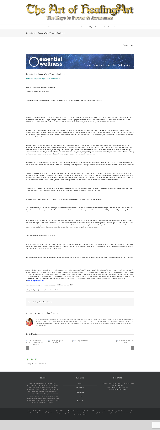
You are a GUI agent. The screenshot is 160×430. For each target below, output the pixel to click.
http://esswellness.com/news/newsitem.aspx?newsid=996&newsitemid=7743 (49, 285)
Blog (80, 396)
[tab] (28, 359)
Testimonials (80, 392)
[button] (118, 26)
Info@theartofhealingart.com (119, 387)
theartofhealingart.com (119, 389)
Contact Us (80, 401)
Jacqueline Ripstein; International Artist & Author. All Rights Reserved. (81, 411)
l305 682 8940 (119, 385)
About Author (80, 388)
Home (80, 383)
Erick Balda (83, 415)
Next (131, 45)
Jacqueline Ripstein (32, 290)
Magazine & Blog (54, 290)
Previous (125, 45)
